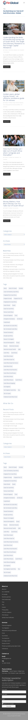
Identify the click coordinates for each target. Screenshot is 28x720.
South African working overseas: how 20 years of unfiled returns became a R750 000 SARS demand (13, 255)
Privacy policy (5, 610)
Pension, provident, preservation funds (11, 646)
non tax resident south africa (10, 329)
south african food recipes (10, 373)
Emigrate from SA (18, 298)
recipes (5, 346)
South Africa (6, 352)
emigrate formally (8, 298)
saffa (19, 349)
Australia (21, 288)
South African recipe (8, 376)
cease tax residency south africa (11, 291)
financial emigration (8, 315)
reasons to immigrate (9, 339)
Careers (4, 607)
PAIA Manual (5, 615)
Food (16, 315)
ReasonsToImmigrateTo (9, 342)
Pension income (6, 643)
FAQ (3, 604)
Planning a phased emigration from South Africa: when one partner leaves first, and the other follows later (14, 276)
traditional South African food (10, 396)
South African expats (8, 356)
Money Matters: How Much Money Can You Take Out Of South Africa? (13, 203)
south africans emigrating (9, 383)
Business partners (6, 597)
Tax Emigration (5, 628)
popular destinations (8, 332)
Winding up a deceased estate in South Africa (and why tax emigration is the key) (14, 270)
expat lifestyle (7, 305)
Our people (4, 594)
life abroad (19, 318)
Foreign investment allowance (17, 102)
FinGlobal (6, 50)
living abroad (7, 322)
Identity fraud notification (8, 617)
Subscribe (8, 706)
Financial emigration (6, 625)
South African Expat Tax (9, 359)
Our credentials (5, 591)
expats (13, 305)
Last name (4, 694)
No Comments (6, 52)
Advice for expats (13, 288)
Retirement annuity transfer (10, 349)
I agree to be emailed (8, 704)
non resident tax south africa (10, 325)
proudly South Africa (8, 335)
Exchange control (6, 641)
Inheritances (5, 648)
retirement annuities (14, 346)
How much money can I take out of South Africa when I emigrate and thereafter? (12, 152)
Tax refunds (5, 635)
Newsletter (22, 50)
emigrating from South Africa (10, 302)
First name (4, 689)
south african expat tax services (11, 363)
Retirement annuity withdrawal (9, 630)
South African (14, 352)
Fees (3, 602)
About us (4, 589)
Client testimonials (6, 599)
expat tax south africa (9, 308)
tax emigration (7, 386)
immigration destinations (9, 318)
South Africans (19, 380)
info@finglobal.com (6, 658)
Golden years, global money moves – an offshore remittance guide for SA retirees (13, 97)
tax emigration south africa (10, 390)
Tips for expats (7, 393)
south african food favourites (10, 369)
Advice (5, 288)
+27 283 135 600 (6, 663)
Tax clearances (5, 638)
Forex (19, 50)
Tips (19, 390)
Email (3, 699)
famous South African (8, 312)
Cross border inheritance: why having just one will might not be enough (13, 265)
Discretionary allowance (13, 50)
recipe (17, 342)
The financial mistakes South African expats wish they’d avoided (13, 261)
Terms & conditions (6, 612)
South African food (8, 366)
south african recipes (8, 380)
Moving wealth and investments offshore (13, 104)
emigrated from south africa (10, 295)
